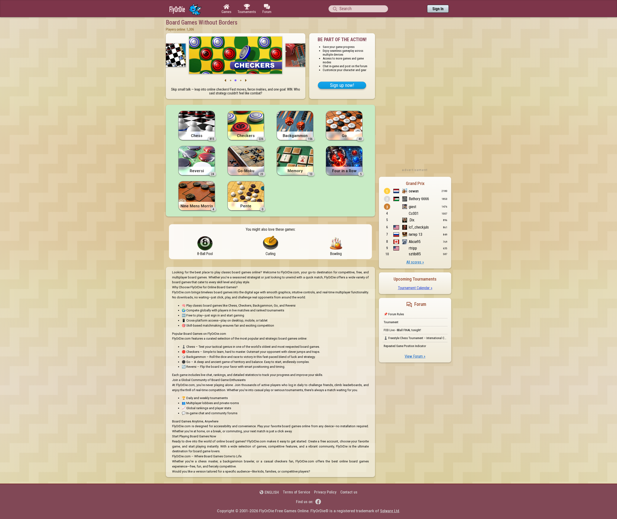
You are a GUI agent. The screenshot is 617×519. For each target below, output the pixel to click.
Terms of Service (296, 492)
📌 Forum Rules (394, 314)
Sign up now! (342, 85)
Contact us (348, 492)
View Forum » (415, 356)
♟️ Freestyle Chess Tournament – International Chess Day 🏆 (415, 338)
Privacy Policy (325, 492)
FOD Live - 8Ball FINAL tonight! (402, 330)
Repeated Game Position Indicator (405, 346)
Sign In (437, 9)
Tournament (391, 322)
